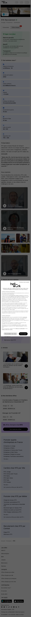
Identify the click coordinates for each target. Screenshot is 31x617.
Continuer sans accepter (24, 282)
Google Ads (25, 317)
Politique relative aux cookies (7, 329)
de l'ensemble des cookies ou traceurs (16, 295)
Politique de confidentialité (20, 328)
